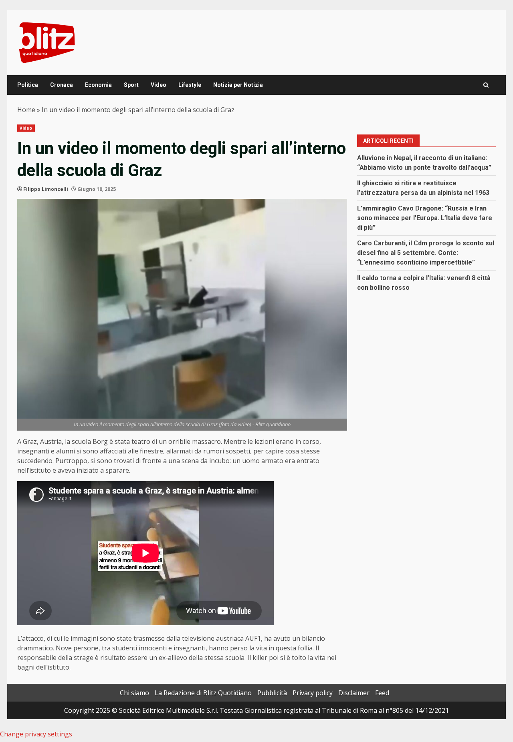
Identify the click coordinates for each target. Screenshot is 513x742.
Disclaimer (354, 692)
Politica (27, 85)
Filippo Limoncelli (45, 189)
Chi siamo (134, 692)
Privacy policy (313, 692)
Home (26, 109)
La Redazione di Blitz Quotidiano (203, 692)
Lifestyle (189, 85)
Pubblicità (272, 692)
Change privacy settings (36, 734)
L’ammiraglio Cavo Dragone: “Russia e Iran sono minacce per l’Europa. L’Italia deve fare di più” (424, 218)
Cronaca (61, 85)
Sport (131, 85)
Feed (382, 692)
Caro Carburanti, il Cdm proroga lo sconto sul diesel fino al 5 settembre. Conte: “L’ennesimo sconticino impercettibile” (425, 252)
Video (158, 85)
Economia (98, 85)
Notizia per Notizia (238, 85)
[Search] (486, 85)
